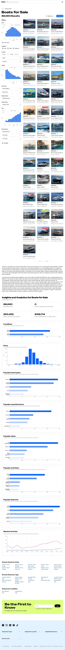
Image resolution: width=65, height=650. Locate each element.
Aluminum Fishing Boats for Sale (58, 578)
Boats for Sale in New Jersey (32, 565)
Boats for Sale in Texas (45, 565)
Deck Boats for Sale (57, 581)
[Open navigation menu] (62, 2)
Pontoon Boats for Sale (6, 578)
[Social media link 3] (10, 625)
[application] (32, 333)
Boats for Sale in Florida (6, 565)
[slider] (5, 36)
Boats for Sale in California (32, 568)
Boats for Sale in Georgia (6, 568)
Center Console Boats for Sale (18, 578)
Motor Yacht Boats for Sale (6, 581)
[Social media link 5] (17, 625)
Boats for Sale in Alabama (58, 568)
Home (3, 8)
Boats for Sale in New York (19, 568)
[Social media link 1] (3, 625)
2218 (47, 261)
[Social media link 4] (14, 625)
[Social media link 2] (7, 625)
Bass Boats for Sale (44, 578)
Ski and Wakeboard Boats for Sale (19, 582)
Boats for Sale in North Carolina (58, 565)
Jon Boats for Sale (31, 581)
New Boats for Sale (5, 592)
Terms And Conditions (17, 646)
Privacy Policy (6, 646)
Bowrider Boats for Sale (31, 578)
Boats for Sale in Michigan (19, 565)
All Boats (36, 646)
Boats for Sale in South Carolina (45, 568)
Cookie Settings (27, 646)
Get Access (57, 606)
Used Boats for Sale (18, 592)
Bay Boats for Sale (45, 580)
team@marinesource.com (45, 646)
